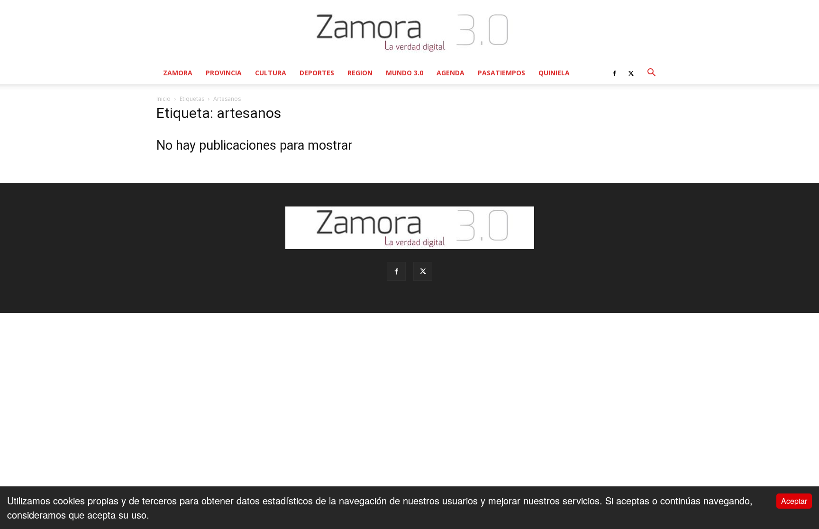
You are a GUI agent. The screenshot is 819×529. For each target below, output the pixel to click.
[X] (631, 73)
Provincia (224, 72)
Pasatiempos (501, 72)
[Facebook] (614, 73)
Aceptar (794, 500)
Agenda (450, 72)
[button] (651, 72)
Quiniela (554, 72)
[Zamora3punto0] (409, 32)
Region (360, 72)
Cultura (270, 72)
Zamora (177, 72)
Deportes (317, 72)
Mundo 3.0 (404, 72)
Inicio (163, 99)
